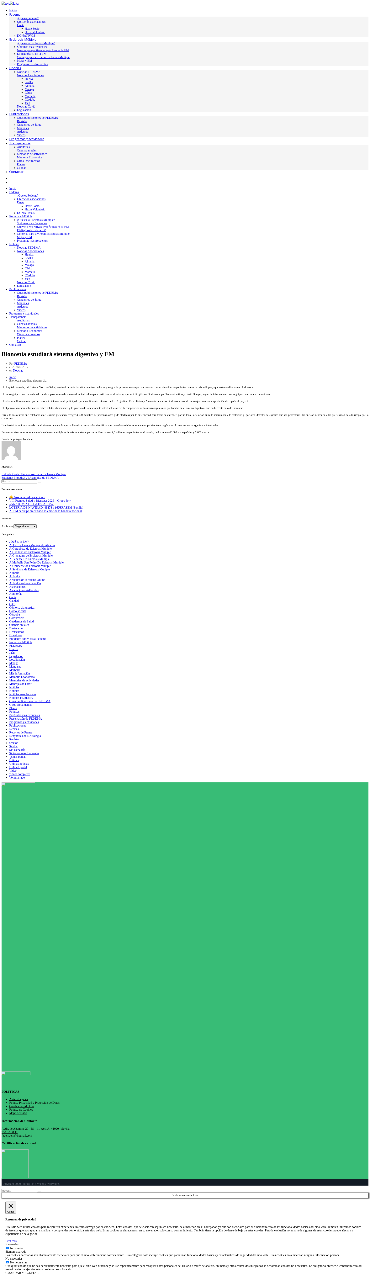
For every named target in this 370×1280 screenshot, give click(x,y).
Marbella (14, 670)
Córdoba (14, 614)
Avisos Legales (18, 1099)
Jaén (12, 652)
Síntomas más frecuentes (24, 753)
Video (13, 770)
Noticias (18, 370)
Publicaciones (17, 725)
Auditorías (15, 593)
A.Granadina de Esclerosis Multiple (31, 555)
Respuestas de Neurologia (25, 736)
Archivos (7, 526)
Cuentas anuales (19, 625)
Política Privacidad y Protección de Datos (34, 1102)
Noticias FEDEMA (21, 697)
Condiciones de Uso (21, 1106)
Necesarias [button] (11, 1244)
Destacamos (16, 631)
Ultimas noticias (19, 763)
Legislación (16, 656)
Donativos (15, 635)
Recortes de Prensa (20, 732)
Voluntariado (17, 777)
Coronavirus (16, 618)
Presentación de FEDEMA (25, 718)
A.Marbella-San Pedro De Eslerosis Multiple (36, 562)
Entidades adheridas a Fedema (27, 638)
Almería (14, 572)
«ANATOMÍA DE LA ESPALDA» (31, 504)
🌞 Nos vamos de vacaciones (27, 497)
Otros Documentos (20, 704)
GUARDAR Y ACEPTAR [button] (22, 1272)
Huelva (13, 649)
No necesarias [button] (13, 1258)
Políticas (14, 711)
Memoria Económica (22, 677)
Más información (19, 673)
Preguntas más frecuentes (24, 715)
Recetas (14, 729)
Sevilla (13, 746)
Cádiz (12, 597)
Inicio (12, 377)
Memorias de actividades (24, 680)
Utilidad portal (18, 767)
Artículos (14, 576)
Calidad (14, 600)
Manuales (15, 666)
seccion (13, 742)
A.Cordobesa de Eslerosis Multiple (30, 548)
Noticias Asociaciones (22, 694)
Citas (12, 604)
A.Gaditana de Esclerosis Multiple (30, 552)
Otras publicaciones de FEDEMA (29, 701)
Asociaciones (17, 586)
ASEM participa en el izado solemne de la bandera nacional (45, 511)
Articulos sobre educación (25, 583)
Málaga (13, 663)
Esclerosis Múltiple (20, 642)
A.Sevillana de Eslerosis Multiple (29, 569)
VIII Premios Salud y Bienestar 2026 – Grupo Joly (40, 500)
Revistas (14, 739)
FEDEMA (20, 363)
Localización (17, 659)
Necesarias (16, 1248)
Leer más (11, 1240)
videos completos (19, 774)
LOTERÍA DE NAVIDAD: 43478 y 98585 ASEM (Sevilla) (46, 507)
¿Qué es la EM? (19, 541)
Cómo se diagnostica (21, 607)
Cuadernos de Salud (21, 621)
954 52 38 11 (10, 1132)
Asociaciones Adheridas (24, 590)
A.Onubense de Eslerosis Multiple (30, 566)
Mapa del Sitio (18, 1113)
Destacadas (16, 628)
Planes (13, 708)
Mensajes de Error (20, 683)
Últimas (14, 760)
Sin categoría (17, 749)
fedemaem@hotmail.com (17, 1135)
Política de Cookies (21, 1109)
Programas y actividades (24, 722)
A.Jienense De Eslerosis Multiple (29, 559)
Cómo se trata (17, 611)
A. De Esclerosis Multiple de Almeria (32, 545)
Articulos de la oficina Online (27, 579)
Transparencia (17, 756)
